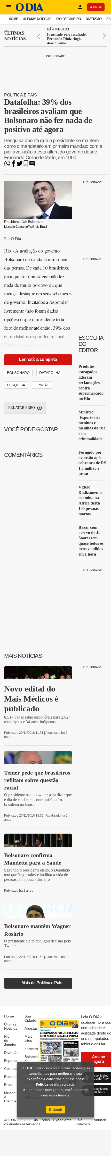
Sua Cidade (30, 1018)
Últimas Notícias (37, 19)
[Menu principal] (8, 7)
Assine (96, 7)
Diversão (94, 19)
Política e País (20, 95)
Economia (12, 1076)
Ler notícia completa (38, 359)
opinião (42, 385)
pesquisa (16, 385)
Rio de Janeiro (68, 19)
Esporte (10, 1061)
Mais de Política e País (41, 983)
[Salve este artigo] (26, 165)
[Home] (29, 9)
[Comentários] (32, 165)
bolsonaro (18, 373)
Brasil (8, 1084)
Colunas (11, 1069)
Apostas (31, 1028)
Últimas (15, 35)
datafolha (49, 373)
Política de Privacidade (55, 1084)
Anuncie (100, 1120)
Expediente (62, 1120)
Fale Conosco (82, 1122)
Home (13, 19)
